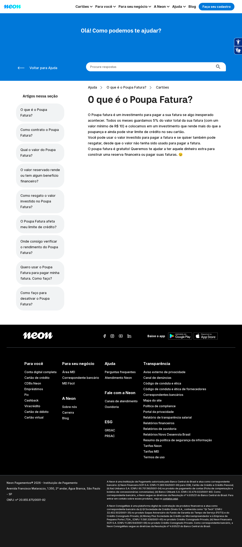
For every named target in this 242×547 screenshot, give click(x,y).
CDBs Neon (32, 383)
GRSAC (110, 430)
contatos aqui (170, 498)
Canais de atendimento (121, 401)
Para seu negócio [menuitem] (133, 7)
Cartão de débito (36, 412)
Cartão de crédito (37, 378)
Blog (65, 418)
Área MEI (68, 372)
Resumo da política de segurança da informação (177, 440)
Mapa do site (152, 400)
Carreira (68, 412)
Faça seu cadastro (216, 7)
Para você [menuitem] (103, 7)
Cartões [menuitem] (82, 7)
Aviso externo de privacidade (164, 372)
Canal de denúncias (157, 378)
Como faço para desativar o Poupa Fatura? (35, 298)
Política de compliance (159, 406)
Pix (26, 395)
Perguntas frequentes (120, 372)
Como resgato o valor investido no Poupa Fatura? (38, 201)
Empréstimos (33, 389)
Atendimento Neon (118, 378)
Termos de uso (154, 457)
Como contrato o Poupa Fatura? (39, 132)
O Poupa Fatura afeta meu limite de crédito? (38, 224)
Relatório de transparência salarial (167, 417)
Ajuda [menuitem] (177, 7)
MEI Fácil (68, 383)
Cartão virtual (33, 417)
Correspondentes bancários (163, 395)
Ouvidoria (112, 407)
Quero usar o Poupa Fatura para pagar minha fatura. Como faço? (39, 272)
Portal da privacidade (158, 412)
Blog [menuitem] (192, 7)
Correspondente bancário (80, 378)
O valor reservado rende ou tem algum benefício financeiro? (40, 175)
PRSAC (110, 436)
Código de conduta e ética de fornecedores (174, 389)
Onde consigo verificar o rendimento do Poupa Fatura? (39, 247)
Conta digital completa (40, 372)
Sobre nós (69, 407)
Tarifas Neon (152, 446)
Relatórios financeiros (158, 423)
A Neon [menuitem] (160, 7)
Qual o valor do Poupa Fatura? (38, 152)
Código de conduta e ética (162, 383)
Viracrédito (32, 406)
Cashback (31, 400)
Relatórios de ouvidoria (159, 429)
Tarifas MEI (151, 451)
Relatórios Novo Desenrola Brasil (166, 434)
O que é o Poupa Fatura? (33, 112)
